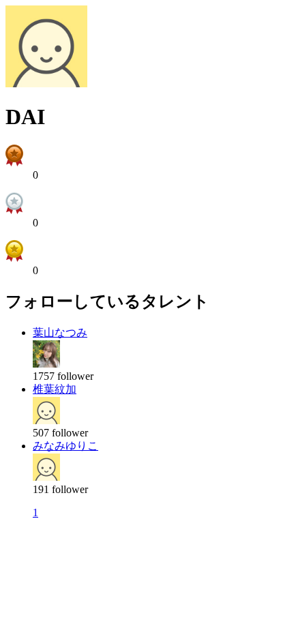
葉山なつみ (60, 332)
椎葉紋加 (54, 389)
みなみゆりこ (65, 445)
